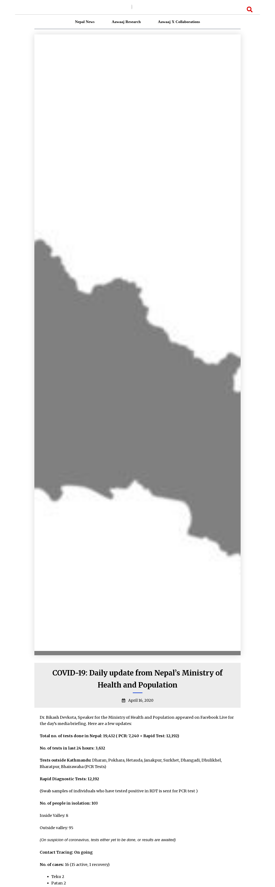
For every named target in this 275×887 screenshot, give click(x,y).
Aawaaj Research (126, 22)
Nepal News (85, 22)
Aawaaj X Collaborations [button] (179, 22)
